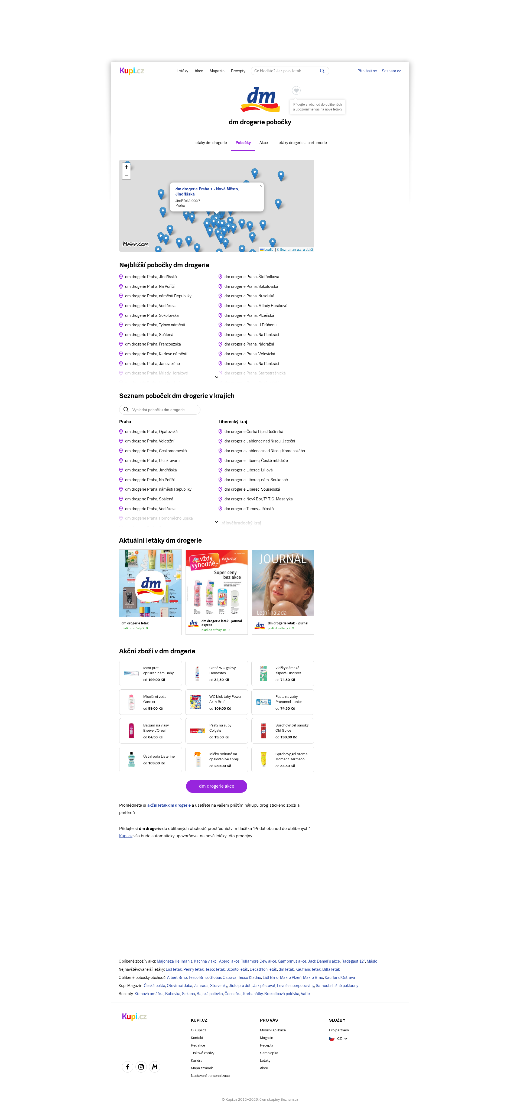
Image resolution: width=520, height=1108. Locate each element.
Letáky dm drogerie (210, 143)
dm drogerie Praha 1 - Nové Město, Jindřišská (207, 191)
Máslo (372, 961)
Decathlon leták (263, 969)
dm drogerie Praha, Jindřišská (151, 277)
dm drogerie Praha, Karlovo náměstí (156, 354)
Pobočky (243, 143)
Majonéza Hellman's (174, 961)
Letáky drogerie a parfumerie (302, 143)
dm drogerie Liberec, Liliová (249, 470)
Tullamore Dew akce (258, 961)
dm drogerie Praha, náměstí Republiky (158, 296)
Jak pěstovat (264, 985)
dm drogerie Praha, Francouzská (153, 344)
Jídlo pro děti (240, 985)
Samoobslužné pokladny (337, 985)
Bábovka (172, 994)
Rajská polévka (210, 994)
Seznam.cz (391, 71)
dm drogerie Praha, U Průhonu (251, 325)
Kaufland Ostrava (340, 977)
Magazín (217, 71)
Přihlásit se (367, 71)
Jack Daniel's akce (324, 961)
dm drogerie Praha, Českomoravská (156, 451)
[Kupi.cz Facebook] (127, 1067)
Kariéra (196, 1060)
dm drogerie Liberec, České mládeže (256, 460)
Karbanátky (253, 994)
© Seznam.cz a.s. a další (295, 249)
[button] (281, 176)
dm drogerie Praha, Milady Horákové (256, 306)
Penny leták (193, 969)
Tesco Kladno (249, 977)
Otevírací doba (179, 985)
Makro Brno (313, 977)
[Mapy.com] (154, 1067)
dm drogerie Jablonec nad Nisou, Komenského (265, 451)
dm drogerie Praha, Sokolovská (152, 315)
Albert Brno (177, 977)
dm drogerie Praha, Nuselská (249, 296)
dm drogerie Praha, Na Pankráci (252, 335)
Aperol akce (229, 961)
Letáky (182, 71)
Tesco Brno (198, 977)
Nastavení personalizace (210, 1076)
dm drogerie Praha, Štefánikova (252, 277)
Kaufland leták (308, 969)
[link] (217, 592)
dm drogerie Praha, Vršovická (250, 354)
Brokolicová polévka (281, 994)
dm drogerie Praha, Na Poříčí (150, 286)
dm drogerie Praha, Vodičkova (151, 306)
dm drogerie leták (150, 592)
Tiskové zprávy (202, 1053)
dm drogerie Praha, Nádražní (249, 344)
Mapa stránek (202, 1068)
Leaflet (269, 249)
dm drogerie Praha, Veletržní (149, 441)
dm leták (286, 969)
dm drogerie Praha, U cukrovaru (152, 460)
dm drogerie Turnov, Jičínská (249, 509)
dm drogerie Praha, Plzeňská (249, 315)
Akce (199, 71)
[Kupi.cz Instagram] (141, 1067)
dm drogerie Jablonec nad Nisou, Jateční (260, 441)
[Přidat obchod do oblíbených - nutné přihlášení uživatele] (296, 90)
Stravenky (218, 985)
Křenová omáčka (149, 994)
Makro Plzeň (290, 977)
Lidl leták (174, 969)
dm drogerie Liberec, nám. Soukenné (256, 480)
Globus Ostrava (222, 977)
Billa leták (331, 969)
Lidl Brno (270, 977)
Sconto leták (237, 969)
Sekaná (188, 994)
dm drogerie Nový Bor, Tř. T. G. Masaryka (259, 499)
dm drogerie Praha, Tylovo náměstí (155, 325)
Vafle (305, 994)
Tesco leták (215, 969)
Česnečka (233, 994)
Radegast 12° (353, 961)
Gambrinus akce (292, 961)
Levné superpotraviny (295, 985)
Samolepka (269, 1053)
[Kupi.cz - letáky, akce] (132, 71)
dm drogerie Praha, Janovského (152, 363)
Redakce (198, 1045)
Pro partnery (339, 1030)
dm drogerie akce (216, 786)
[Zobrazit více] (216, 377)
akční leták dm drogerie (169, 805)
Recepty (238, 71)
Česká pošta (154, 985)
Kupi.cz (125, 835)
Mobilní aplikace (273, 1030)
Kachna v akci (205, 961)
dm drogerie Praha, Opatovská (151, 431)
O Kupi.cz (198, 1030)
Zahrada (201, 985)
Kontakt (197, 1038)
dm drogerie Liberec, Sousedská (252, 489)
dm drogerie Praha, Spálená (149, 335)
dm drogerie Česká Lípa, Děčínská (254, 431)
